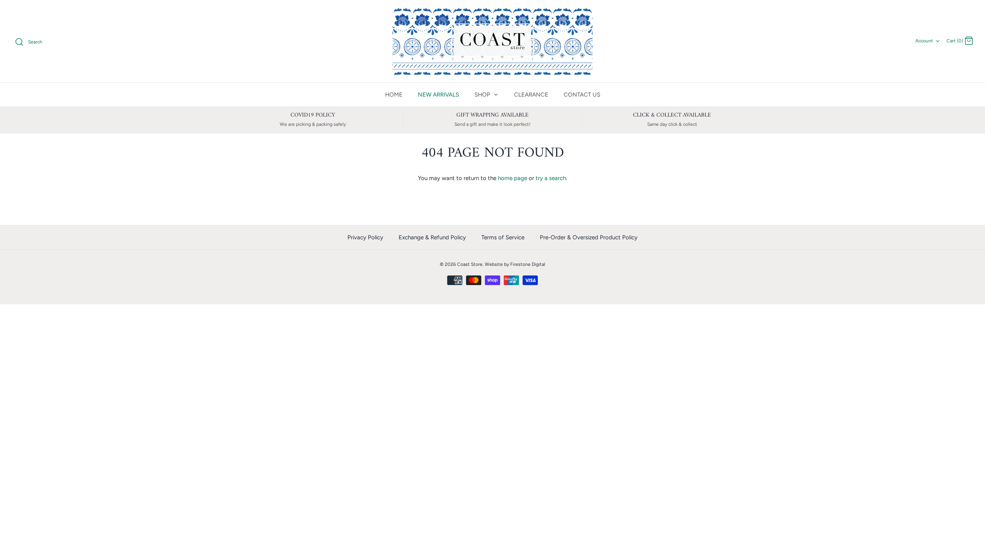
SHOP (483, 94)
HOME (393, 94)
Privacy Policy (365, 237)
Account (924, 40)
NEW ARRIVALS (438, 94)
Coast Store (469, 264)
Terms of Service (502, 237)
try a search (551, 178)
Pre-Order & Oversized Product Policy (589, 237)
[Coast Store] (492, 41)
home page (512, 178)
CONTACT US (582, 94)
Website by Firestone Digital (515, 264)
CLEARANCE (531, 94)
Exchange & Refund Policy (432, 237)
